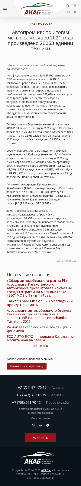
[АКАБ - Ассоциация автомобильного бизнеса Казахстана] (40, 8)
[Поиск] (68, 5)
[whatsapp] (68, 12)
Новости (45, 23)
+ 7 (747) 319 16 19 (31, 395)
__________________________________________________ (33, 58)
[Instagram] (75, 5)
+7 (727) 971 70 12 (32, 387)
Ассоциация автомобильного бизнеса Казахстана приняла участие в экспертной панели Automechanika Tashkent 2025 (39, 316)
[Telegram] (75, 12)
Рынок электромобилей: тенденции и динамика (39, 329)
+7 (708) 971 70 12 (26, 402)
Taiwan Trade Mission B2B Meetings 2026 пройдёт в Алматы (40, 303)
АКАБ (32, 23)
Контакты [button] (40, 437)
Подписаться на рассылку (26, 366)
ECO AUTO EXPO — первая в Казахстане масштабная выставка (40, 338)
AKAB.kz (46, 470)
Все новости (40, 346)
